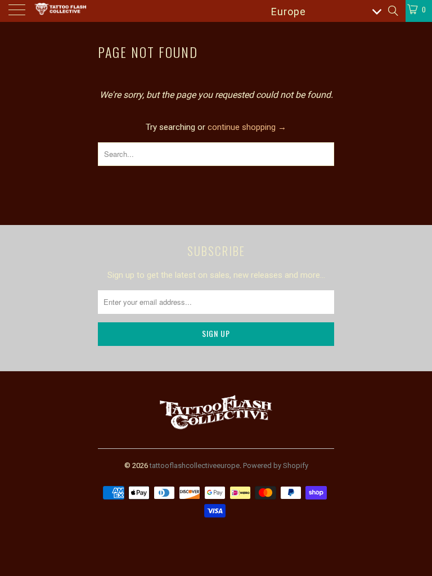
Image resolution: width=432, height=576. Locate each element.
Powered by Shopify (275, 465)
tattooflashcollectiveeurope (195, 465)
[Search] (392, 10)
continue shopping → (247, 127)
